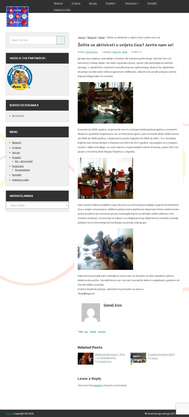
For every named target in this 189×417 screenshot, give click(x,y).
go (86, 331)
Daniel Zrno (92, 52)
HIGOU (9, 413)
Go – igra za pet (24, 161)
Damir (154, 358)
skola (93, 331)
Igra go (93, 3)
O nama (76, 3)
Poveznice (132, 3)
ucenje (102, 331)
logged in (98, 385)
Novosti (58, 3)
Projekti (111, 3)
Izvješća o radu (62, 9)
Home (81, 37)
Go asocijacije (22, 169)
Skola (102, 37)
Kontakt (152, 3)
